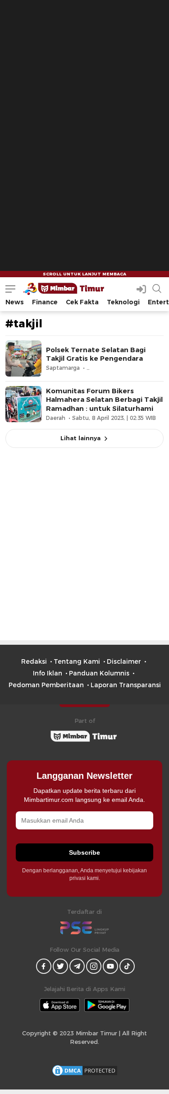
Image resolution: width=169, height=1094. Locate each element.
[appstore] (60, 1005)
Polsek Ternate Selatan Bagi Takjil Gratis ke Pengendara (96, 354)
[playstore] (107, 1005)
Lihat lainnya (80, 438)
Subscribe (84, 852)
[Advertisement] (84, 84)
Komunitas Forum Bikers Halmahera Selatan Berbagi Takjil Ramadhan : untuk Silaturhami (104, 399)
